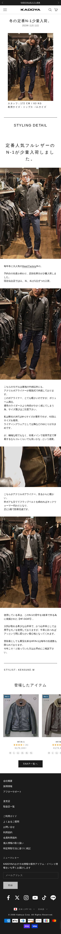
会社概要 (7, 781)
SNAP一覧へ (30, 764)
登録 (10, 885)
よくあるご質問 (11, 821)
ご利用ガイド (10, 816)
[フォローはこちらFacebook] (8, 898)
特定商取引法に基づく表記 (17, 848)
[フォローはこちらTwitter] (17, 898)
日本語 (41, 909)
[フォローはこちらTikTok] (44, 898)
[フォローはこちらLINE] (53, 898)
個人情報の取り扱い (13, 843)
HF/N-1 (21, 742)
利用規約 (7, 832)
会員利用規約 (10, 837)
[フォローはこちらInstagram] (26, 898)
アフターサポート (12, 791)
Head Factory (29, 266)
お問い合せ (9, 827)
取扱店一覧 (9, 806)
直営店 (6, 801)
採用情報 (7, 786)
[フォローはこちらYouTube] (35, 898)
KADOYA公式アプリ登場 (30, 2)
